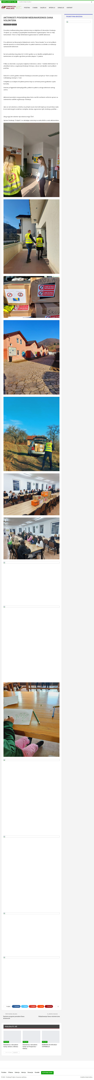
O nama (35, 7)
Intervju (52, 7)
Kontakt (69, 7)
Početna (27, 7)
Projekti (14, 24)
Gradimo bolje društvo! (25, 2)
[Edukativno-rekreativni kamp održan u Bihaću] (12, 1037)
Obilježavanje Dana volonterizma (49, 1016)
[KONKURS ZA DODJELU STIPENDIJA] (50, 1037)
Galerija (43, 7)
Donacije (61, 7)
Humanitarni (7, 24)
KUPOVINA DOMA (47, 1072)
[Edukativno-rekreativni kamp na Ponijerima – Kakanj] (31, 1037)
